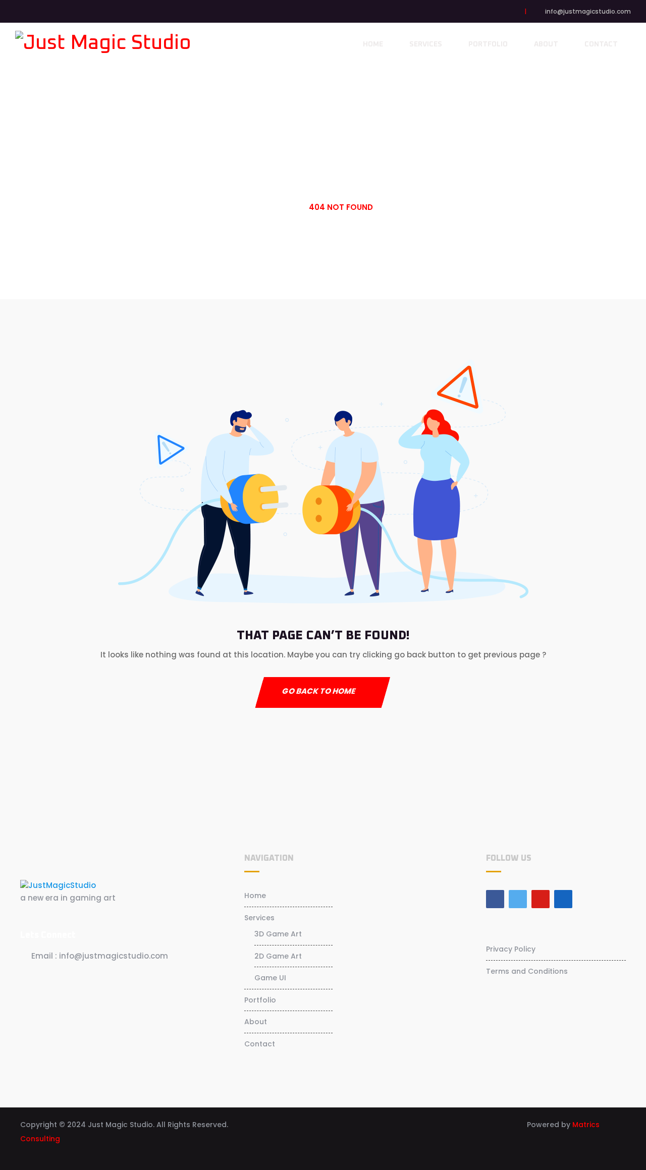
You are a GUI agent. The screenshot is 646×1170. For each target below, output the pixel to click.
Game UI (270, 978)
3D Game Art (278, 934)
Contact (601, 44)
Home (373, 44)
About (546, 44)
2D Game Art (278, 956)
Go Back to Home (319, 691)
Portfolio (488, 44)
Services (425, 44)
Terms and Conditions (527, 971)
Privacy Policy (510, 949)
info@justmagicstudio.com (588, 11)
